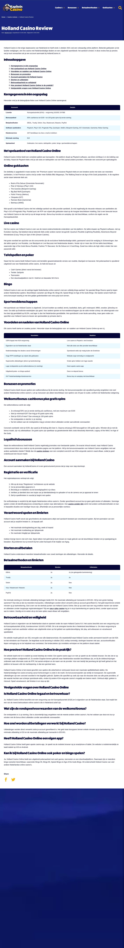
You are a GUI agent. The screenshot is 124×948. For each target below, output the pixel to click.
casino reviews (43, 451)
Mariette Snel (8, 32)
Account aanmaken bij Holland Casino (27, 77)
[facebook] (7, 781)
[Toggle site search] (120, 8)
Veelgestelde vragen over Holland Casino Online (31, 88)
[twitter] (14, 781)
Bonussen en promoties (21, 74)
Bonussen (72, 8)
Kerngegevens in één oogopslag (24, 66)
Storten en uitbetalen (19, 80)
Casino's (58, 8)
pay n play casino (57, 608)
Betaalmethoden (89, 8)
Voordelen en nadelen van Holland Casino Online (31, 71)
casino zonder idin (76, 504)
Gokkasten (107, 8)
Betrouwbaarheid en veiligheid (23, 83)
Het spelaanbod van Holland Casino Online (28, 69)
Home (3, 17)
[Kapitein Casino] (12, 8)
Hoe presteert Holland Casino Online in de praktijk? (32, 85)
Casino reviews (12, 17)
